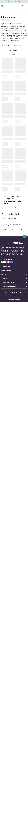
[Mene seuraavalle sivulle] (19, 714)
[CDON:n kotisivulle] (2, 5)
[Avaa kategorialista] (25, 5)
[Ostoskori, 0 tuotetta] (22, 5)
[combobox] (14, 9)
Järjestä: (9, 50)
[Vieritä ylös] (24, 762)
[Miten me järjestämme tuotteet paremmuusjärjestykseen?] (5, 50)
